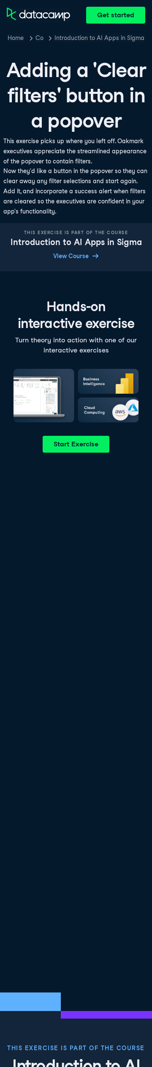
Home (16, 38)
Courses (39, 38)
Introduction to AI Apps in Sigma (99, 38)
